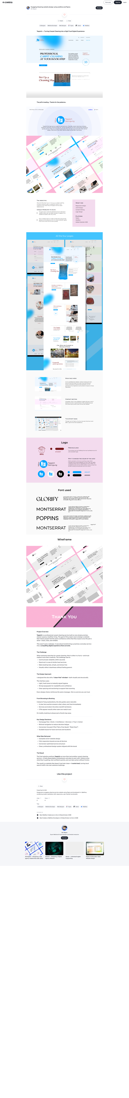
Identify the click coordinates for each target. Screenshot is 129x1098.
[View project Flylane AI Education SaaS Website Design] (95, 848)
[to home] (7, 2)
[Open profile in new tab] (28, 8)
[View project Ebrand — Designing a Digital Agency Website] (54, 848)
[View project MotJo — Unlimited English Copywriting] (75, 848)
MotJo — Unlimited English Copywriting (73, 857)
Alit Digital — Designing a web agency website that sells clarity (34, 857)
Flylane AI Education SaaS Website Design (93, 857)
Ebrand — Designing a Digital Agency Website (53, 857)
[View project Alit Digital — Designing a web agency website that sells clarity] (34, 848)
